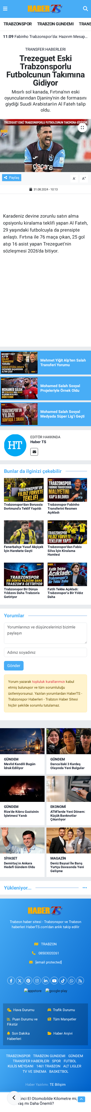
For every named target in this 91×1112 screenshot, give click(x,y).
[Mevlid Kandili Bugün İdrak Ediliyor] (22, 741)
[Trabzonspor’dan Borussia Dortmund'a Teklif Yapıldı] (24, 489)
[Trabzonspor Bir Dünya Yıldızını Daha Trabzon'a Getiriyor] (24, 574)
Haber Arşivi (63, 1033)
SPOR (56, 1061)
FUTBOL (70, 1061)
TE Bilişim (58, 1084)
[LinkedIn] (45, 980)
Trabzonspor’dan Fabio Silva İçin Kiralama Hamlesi (65, 551)
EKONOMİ (58, 807)
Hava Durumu (23, 1010)
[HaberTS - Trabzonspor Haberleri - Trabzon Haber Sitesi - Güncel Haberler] (45, 8)
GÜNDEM (11, 759)
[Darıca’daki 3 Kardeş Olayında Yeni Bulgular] (68, 741)
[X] (20, 980)
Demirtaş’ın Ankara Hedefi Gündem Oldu (19, 865)
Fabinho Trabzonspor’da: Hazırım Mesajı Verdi (45, 36)
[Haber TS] (15, 444)
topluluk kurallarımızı (49, 682)
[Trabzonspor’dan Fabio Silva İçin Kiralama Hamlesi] (67, 531)
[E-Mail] (34, 452)
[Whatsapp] (71, 980)
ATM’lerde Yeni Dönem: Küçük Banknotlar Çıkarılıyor (67, 815)
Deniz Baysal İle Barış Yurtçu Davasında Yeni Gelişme (67, 867)
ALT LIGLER (72, 1066)
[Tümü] (85, 887)
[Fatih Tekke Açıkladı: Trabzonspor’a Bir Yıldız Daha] (67, 574)
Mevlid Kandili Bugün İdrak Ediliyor (19, 766)
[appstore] (32, 992)
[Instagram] (37, 980)
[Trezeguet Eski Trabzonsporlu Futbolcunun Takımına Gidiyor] (45, 145)
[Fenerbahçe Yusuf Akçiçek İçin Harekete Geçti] (24, 531)
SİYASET (10, 858)
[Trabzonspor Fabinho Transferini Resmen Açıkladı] (67, 489)
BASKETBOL (58, 1071)
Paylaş (14, 178)
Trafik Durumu (64, 1010)
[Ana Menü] (5, 9)
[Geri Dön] (14, 1098)
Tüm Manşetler (64, 1019)
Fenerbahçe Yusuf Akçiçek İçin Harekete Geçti (23, 549)
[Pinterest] (28, 980)
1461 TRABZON (48, 1066)
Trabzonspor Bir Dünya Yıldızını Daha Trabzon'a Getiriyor (22, 593)
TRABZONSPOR (18, 23)
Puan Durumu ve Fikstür (22, 1021)
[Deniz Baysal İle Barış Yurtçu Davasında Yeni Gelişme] (68, 840)
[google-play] (56, 992)
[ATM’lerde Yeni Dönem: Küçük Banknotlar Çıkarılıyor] (68, 789)
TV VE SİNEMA (34, 1071)
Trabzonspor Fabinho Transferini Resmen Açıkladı (63, 508)
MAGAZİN (58, 858)
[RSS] (80, 980)
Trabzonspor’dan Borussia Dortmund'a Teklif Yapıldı (23, 506)
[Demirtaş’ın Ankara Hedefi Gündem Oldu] (22, 840)
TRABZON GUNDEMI (55, 23)
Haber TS (38, 442)
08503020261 (48, 953)
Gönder (13, 665)
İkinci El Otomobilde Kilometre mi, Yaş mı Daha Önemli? (47, 1101)
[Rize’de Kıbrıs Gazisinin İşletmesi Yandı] (22, 789)
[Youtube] (54, 980)
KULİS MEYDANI (20, 1066)
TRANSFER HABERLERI (45, 49)
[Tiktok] (63, 980)
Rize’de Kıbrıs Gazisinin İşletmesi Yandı (21, 813)
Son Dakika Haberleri (18, 1036)
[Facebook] (11, 980)
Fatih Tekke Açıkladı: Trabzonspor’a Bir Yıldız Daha (65, 593)
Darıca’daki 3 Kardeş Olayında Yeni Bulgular (67, 766)
